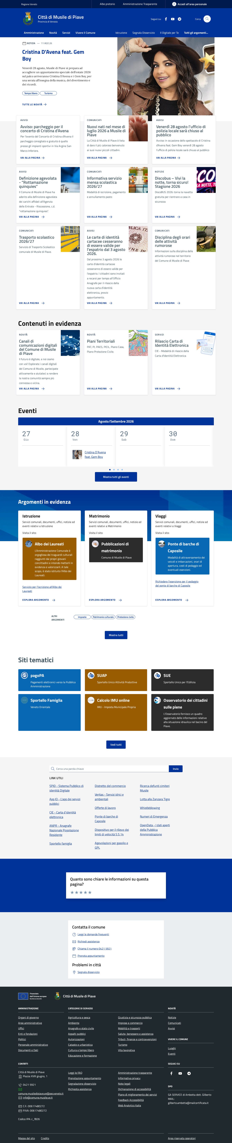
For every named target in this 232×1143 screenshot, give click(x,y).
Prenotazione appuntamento (84, 1078)
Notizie (172, 1017)
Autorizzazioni (76, 1039)
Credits (45, 1138)
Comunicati (174, 1023)
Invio (176, 769)
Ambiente (73, 1023)
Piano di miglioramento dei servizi (137, 1094)
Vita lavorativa (126, 1050)
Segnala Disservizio (143, 33)
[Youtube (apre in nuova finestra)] (171, 19)
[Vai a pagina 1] (110, 469)
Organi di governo (28, 1017)
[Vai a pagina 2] (114, 469)
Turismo (122, 1045)
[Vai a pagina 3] (118, 469)
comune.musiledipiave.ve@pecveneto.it (41, 1093)
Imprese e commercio (130, 1023)
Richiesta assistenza (80, 1089)
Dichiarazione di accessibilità (134, 1089)
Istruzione (121, 33)
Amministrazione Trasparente (140, 4)
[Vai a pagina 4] (122, 469)
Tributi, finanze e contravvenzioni (137, 1039)
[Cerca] (207, 19)
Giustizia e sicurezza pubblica (135, 1017)
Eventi (171, 1054)
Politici (22, 1039)
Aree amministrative (30, 1023)
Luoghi (172, 1048)
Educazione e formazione (82, 1056)
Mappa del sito (26, 1138)
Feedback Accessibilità (131, 1100)
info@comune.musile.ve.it (38, 1098)
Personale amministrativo (33, 1045)
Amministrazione (34, 33)
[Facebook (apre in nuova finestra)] (164, 19)
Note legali (124, 1084)
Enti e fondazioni (28, 1034)
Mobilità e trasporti (129, 1028)
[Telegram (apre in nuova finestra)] (178, 19)
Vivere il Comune (85, 33)
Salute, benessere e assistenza (135, 1034)
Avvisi (171, 1028)
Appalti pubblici (77, 1034)
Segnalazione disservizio (82, 1084)
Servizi (66, 33)
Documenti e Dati (28, 1050)
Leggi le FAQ (75, 1073)
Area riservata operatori (182, 1138)
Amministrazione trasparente (135, 1073)
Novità (53, 33)
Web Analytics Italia (129, 1105)
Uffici (21, 1028)
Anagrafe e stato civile (81, 1028)
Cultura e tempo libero (81, 1050)
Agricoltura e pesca (79, 1017)
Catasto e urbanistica (80, 1045)
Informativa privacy (129, 1078)
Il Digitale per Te (169, 33)
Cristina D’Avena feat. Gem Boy (95, 454)
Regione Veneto (29, 4)
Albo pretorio (107, 4)
